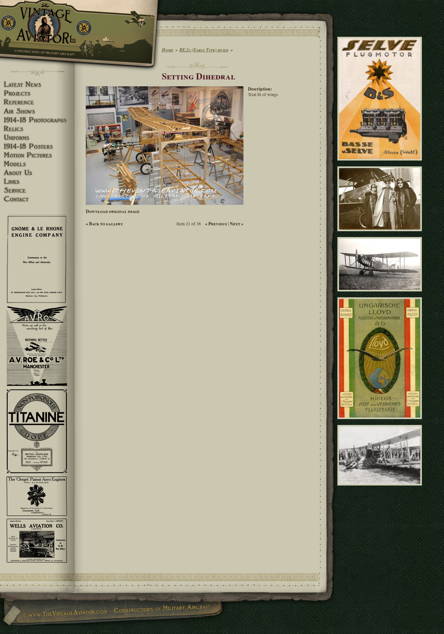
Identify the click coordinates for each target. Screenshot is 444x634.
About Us (37, 172)
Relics (37, 128)
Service (37, 190)
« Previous (216, 223)
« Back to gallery (104, 223)
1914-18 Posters (37, 146)
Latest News (37, 84)
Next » (236, 223)
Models (37, 164)
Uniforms (37, 137)
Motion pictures (37, 155)
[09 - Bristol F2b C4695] (380, 294)
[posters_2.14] (380, 421)
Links (37, 181)
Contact (37, 199)
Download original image (112, 211)
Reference (37, 102)
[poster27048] (380, 163)
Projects (37, 93)
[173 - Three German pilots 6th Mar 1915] (380, 234)
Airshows (37, 111)
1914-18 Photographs (37, 120)
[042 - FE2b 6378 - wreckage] (380, 488)
